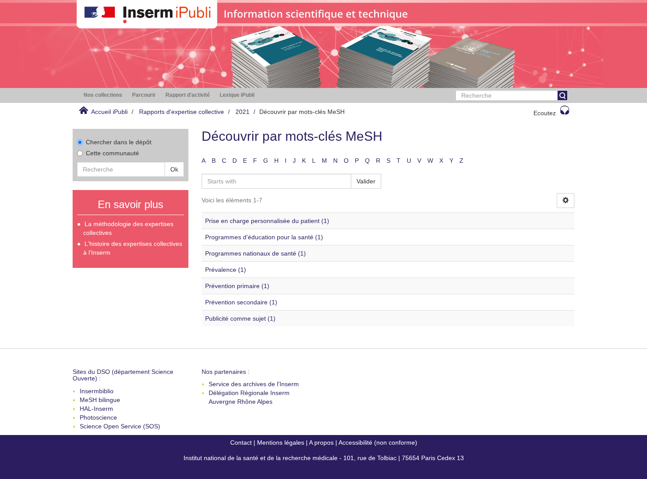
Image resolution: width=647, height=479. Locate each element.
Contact (241, 442)
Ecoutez (544, 113)
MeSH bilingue (100, 399)
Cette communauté (112, 153)
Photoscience (98, 417)
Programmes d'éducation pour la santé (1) (264, 237)
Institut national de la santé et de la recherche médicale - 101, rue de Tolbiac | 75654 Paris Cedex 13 (324, 457)
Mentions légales (280, 442)
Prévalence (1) (225, 269)
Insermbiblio (97, 391)
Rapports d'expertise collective (181, 111)
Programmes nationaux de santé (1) (255, 253)
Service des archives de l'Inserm (254, 384)
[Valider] (562, 95)
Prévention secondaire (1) (241, 302)
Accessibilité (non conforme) (377, 442)
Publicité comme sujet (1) (240, 318)
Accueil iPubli (109, 111)
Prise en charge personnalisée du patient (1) (267, 220)
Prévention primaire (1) (237, 285)
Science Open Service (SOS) (120, 426)
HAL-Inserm (96, 408)
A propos (321, 442)
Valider (366, 181)
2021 (242, 111)
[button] (103, 95)
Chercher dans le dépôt (118, 142)
